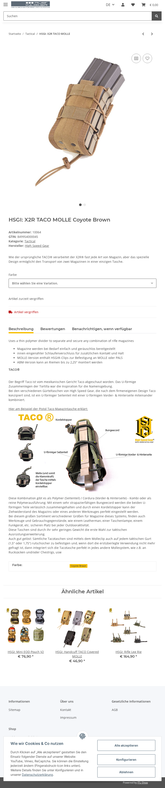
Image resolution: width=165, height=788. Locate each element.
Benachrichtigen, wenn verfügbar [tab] (102, 329)
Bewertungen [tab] (52, 329)
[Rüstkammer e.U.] (30, 5)
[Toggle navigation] (5, 2)
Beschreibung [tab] (21, 329)
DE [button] (108, 4)
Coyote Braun (78, 565)
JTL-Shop (143, 782)
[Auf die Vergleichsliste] (136, 58)
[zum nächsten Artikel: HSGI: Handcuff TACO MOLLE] (152, 33)
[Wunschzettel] (133, 4)
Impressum (68, 717)
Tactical (29, 241)
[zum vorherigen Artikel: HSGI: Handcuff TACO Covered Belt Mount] (143, 33)
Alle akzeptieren (126, 745)
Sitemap (14, 710)
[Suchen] (157, 16)
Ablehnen (126, 772)
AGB (115, 710)
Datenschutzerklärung (37, 774)
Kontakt (65, 710)
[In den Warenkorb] (12, 46)
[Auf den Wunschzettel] (147, 58)
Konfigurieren (126, 759)
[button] (123, 4)
